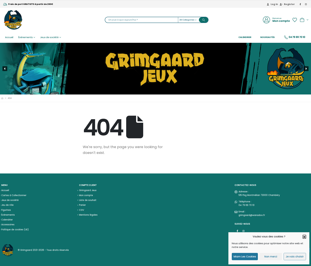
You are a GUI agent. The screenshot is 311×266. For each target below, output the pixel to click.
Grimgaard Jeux (87, 190)
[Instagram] (306, 4)
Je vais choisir (295, 256)
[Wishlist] (294, 20)
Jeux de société (49, 37)
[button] (304, 236)
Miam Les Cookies (245, 256)
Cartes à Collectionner (13, 195)
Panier (82, 205)
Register (289, 4)
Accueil (9, 37)
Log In (274, 4)
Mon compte (86, 195)
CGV (81, 210)
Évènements (25, 37)
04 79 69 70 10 (297, 37)
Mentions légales (88, 214)
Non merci (270, 256)
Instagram (243, 231)
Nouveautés (267, 37)
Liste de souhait (87, 200)
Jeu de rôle (7, 205)
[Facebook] (300, 4)
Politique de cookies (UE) (15, 229)
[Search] (203, 20)
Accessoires (7, 224)
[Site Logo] (13, 19)
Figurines (6, 210)
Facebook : (237, 231)
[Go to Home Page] (2, 98)
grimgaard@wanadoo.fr (252, 215)
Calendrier (244, 37)
